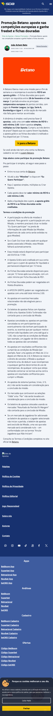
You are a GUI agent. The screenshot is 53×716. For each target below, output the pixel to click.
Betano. (15, 441)
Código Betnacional (10, 656)
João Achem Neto (19, 45)
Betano (31, 171)
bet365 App (6, 583)
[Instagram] (12, 545)
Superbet (5, 597)
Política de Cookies (11, 476)
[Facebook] (39, 545)
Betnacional (6, 602)
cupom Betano (27, 152)
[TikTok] (26, 545)
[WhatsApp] (5, 545)
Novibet (5, 606)
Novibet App (7, 578)
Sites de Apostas (8, 36)
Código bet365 (8, 664)
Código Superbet (9, 652)
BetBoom (5, 593)
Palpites (6, 466)
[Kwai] (32, 545)
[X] (46, 545)
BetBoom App (7, 566)
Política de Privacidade (12, 486)
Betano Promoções (21, 36)
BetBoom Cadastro (10, 621)
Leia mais (26, 700)
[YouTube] (19, 545)
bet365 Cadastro (9, 637)
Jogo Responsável (10, 506)
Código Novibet (8, 660)
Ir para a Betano (26, 143)
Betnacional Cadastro (11, 629)
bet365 (4, 610)
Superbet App (7, 570)
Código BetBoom (9, 648)
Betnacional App (9, 574)
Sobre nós (7, 516)
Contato (6, 535)
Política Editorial (10, 496)
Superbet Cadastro (10, 625)
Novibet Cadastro (9, 633)
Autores (6, 525)
